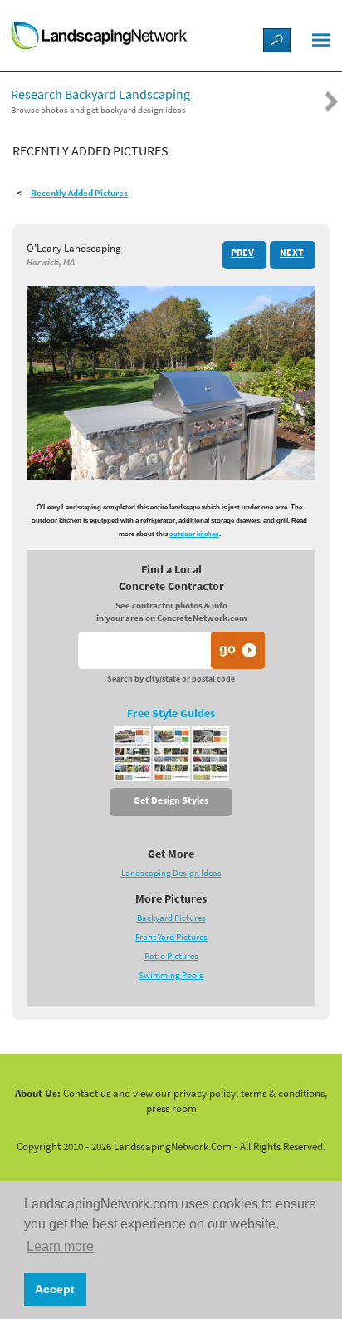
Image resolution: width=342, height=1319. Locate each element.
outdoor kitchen (194, 534)
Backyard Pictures (171, 918)
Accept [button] (55, 1289)
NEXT (292, 252)
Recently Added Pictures (79, 193)
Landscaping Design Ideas (171, 873)
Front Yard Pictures (171, 937)
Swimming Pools (171, 975)
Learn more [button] (60, 1246)
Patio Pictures (171, 956)
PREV (242, 252)
